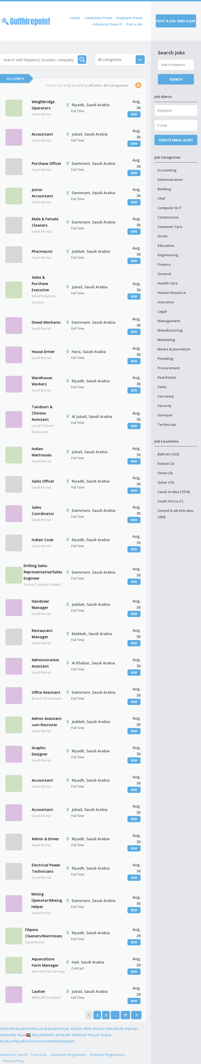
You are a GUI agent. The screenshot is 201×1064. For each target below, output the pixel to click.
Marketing (166, 339)
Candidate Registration (68, 1054)
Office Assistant (46, 692)
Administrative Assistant (45, 663)
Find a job (186, 21)
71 (125, 1015)
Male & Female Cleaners (45, 222)
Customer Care (170, 226)
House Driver (43, 351)
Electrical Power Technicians (46, 868)
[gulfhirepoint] (26, 20)
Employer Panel (129, 17)
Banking (164, 189)
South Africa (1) (170, 501)
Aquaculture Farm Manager (45, 962)
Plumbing (166, 358)
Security (164, 405)
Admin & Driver (45, 838)
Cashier (38, 991)
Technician (167, 424)
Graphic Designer (40, 751)
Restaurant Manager (42, 633)
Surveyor (165, 415)
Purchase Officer (46, 163)
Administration (170, 179)
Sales (162, 386)
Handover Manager (40, 604)
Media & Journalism (174, 349)
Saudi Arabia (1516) (174, 491)
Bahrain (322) (168, 454)
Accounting (167, 170)
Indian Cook (42, 539)
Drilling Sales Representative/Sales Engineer (43, 572)
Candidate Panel (98, 17)
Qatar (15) (166, 482)
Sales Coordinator (43, 510)
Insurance (166, 302)
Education (166, 245)
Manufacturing (170, 330)
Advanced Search (107, 24)
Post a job (166, 21)
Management (169, 320)
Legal (162, 311)
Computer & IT (170, 207)
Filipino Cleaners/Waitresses (43, 932)
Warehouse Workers (42, 381)
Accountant (42, 134)
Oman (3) (165, 473)
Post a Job (134, 24)
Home (75, 17)
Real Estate (167, 377)
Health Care (167, 283)
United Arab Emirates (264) (175, 513)
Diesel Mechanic (46, 322)
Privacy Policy (14, 1061)
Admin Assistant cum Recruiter (47, 721)
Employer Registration (107, 1054)
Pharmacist (42, 251)
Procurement (169, 368)
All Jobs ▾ (15, 78)
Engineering (168, 255)
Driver (163, 236)
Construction (168, 217)
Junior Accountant (42, 192)
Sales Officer (43, 481)
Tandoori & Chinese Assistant (42, 413)
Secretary (166, 396)
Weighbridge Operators (43, 104)
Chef (161, 198)
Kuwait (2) (166, 463)
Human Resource (172, 292)
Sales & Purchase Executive (40, 283)
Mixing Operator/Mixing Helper (46, 900)
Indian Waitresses (42, 451)
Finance (164, 264)
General (164, 273)
